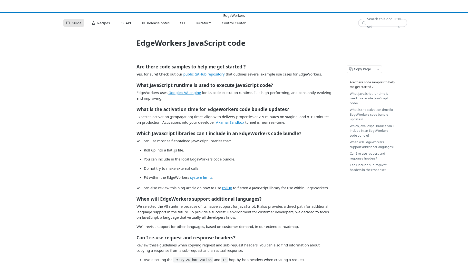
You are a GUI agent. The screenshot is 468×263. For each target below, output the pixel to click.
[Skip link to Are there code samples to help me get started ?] (133, 66)
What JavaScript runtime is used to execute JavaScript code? (369, 98)
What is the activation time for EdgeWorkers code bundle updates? (371, 114)
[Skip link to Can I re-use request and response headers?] (133, 237)
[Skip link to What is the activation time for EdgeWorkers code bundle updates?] (133, 109)
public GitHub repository (204, 74)
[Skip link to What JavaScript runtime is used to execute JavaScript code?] (133, 85)
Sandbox (230, 122)
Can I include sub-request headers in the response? (368, 167)
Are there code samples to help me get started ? (372, 84)
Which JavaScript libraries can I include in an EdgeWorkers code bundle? (372, 131)
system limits (201, 177)
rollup (227, 187)
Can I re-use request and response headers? (367, 155)
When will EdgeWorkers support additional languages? (372, 144)
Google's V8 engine (184, 92)
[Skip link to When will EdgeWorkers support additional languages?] (133, 199)
